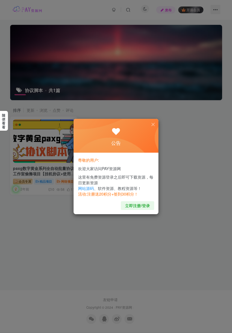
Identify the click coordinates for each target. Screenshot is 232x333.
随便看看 (3, 121)
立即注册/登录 (137, 205)
